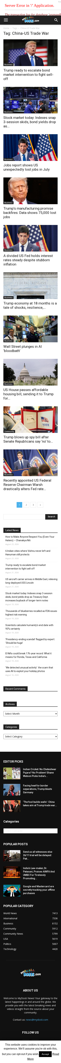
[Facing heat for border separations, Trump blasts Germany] (11, 790)
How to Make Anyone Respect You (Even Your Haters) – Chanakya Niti (29, 538)
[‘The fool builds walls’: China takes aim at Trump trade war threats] (11, 806)
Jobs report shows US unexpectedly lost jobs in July (26, 167)
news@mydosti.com (37, 1019)
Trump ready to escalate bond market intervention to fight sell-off (28, 74)
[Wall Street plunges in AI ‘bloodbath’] (30, 329)
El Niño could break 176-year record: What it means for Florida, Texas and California (28, 655)
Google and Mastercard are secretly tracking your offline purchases (39, 890)
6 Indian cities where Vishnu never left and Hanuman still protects (27, 553)
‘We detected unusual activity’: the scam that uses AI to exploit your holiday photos (29, 669)
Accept (45, 1054)
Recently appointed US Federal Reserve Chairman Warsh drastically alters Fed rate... (27, 484)
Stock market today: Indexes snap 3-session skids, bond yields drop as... (29, 122)
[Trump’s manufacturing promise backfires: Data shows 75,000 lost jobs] (30, 190)
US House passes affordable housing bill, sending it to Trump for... (28, 394)
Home (6, 28)
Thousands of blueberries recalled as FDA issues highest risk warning (31, 613)
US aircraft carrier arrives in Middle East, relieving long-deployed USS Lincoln (31, 581)
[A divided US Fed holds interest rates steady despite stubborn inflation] (30, 238)
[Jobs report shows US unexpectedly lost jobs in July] (30, 147)
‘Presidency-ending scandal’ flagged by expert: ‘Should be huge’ (30, 641)
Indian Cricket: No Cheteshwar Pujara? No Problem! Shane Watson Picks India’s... (39, 772)
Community (9, 431)
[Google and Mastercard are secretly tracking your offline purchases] (11, 890)
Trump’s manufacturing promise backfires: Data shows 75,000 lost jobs (29, 212)
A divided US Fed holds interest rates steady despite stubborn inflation (28, 260)
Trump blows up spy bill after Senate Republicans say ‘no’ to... (28, 439)
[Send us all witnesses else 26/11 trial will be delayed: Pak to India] (11, 855)
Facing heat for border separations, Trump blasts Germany (37, 789)
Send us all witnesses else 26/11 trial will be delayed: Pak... (37, 855)
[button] (56, 20)
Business (8, 64)
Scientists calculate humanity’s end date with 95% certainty (29, 627)
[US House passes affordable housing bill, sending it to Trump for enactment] (30, 372)
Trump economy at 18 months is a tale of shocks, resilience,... (30, 305)
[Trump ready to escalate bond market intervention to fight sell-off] (30, 52)
